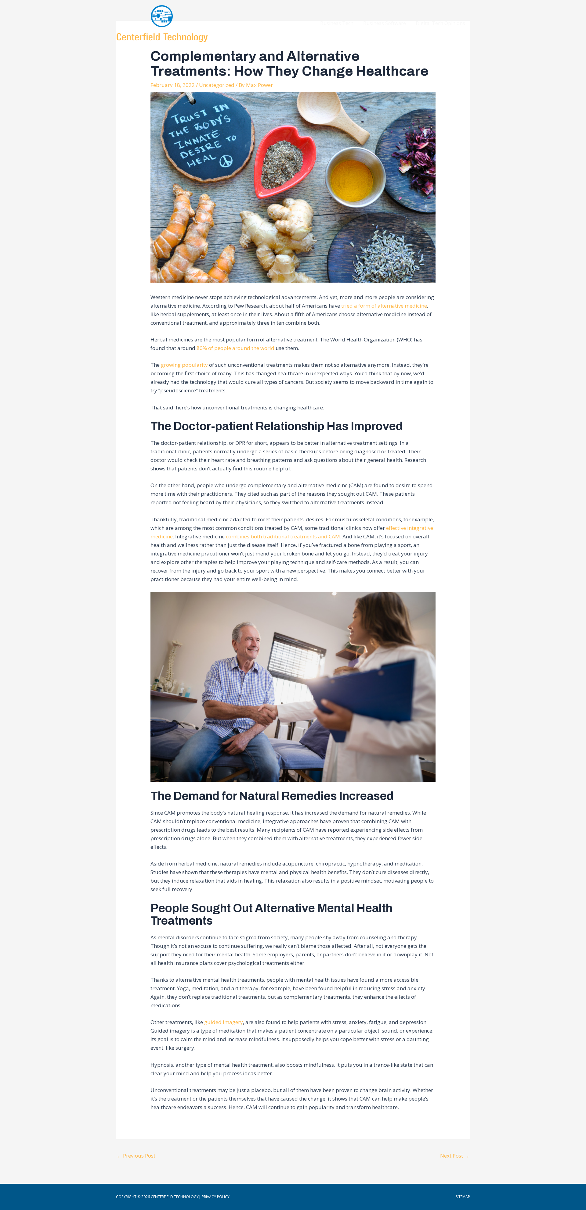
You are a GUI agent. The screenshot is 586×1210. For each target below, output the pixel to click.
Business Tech (336, 23)
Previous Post (136, 1155)
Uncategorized (216, 84)
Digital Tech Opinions (440, 23)
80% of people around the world (236, 348)
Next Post (454, 1155)
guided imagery (223, 1022)
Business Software (384, 23)
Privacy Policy (215, 1196)
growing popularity (184, 364)
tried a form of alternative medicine (384, 305)
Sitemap (463, 1196)
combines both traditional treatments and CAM (283, 536)
